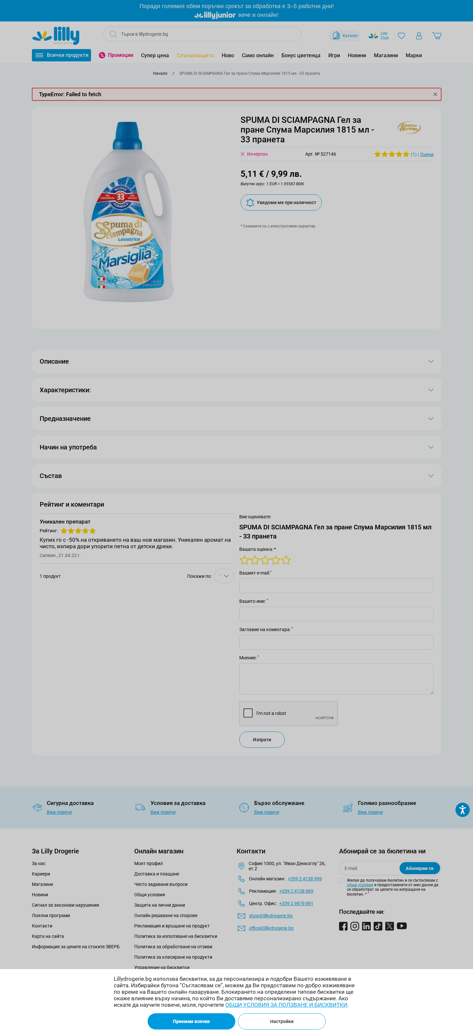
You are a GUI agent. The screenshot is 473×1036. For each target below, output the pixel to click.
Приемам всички (191, 1021)
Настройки (282, 1021)
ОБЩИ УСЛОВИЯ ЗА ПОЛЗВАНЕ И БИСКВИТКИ (286, 1005)
